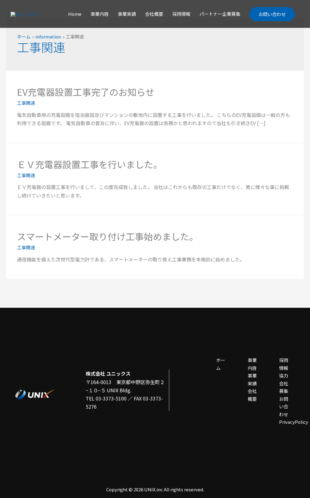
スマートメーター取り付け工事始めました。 (107, 236)
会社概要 (154, 14)
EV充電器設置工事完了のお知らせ (85, 91)
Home (74, 14)
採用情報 (181, 14)
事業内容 (100, 14)
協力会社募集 (283, 383)
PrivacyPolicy (293, 422)
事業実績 (127, 14)
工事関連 (26, 103)
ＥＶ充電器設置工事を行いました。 (89, 164)
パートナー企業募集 (220, 14)
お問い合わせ (272, 14)
